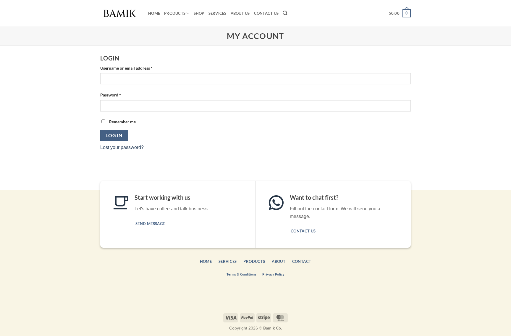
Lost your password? (122, 147)
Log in (114, 135)
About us (240, 13)
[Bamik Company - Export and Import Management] (119, 13)
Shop (199, 13)
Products (174, 13)
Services (217, 13)
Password (119, 94)
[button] (285, 13)
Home (154, 13)
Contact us (266, 13)
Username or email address (134, 68)
